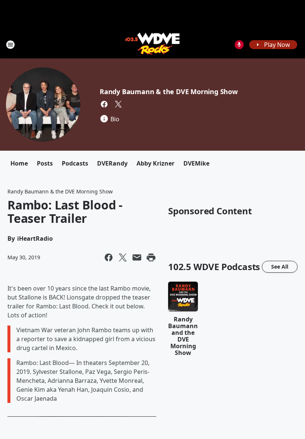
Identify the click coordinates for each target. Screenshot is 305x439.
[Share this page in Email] (137, 257)
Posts (45, 163)
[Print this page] (151, 257)
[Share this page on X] (123, 257)
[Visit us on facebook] (104, 104)
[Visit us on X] (118, 104)
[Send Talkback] (239, 44)
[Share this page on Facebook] (108, 257)
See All (279, 266)
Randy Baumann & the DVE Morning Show (169, 91)
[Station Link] (152, 44)
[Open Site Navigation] (10, 44)
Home (19, 163)
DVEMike (196, 163)
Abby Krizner (155, 163)
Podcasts (75, 163)
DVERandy (112, 163)
